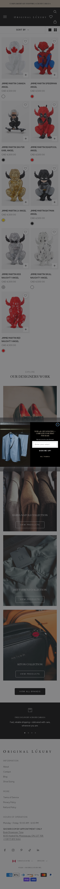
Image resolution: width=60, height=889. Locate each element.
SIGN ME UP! (45, 451)
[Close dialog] (57, 424)
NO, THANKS (45, 456)
